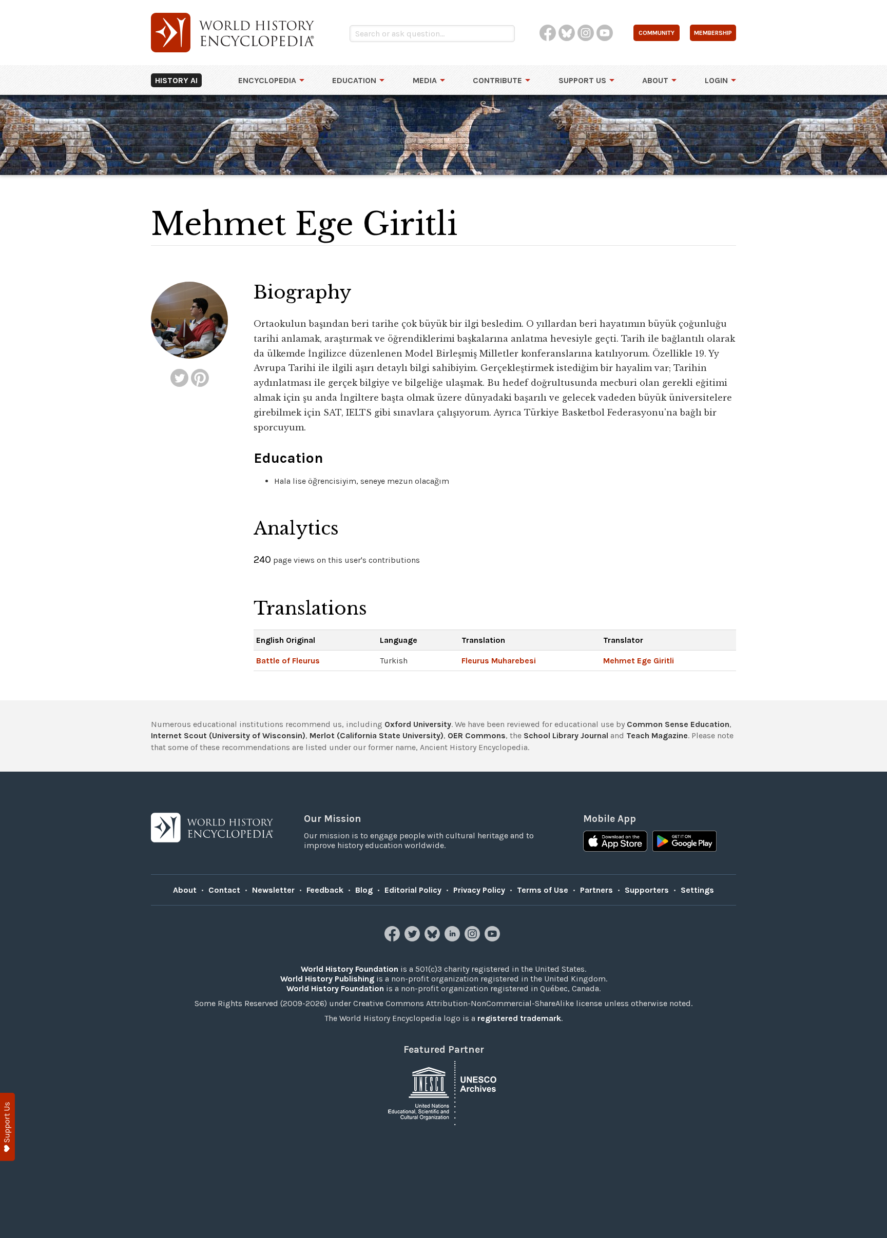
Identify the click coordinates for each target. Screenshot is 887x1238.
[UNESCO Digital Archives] (443, 1092)
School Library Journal (566, 735)
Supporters (647, 890)
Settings (697, 890)
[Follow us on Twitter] (413, 939)
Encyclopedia (267, 80)
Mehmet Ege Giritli (638, 660)
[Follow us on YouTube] (494, 939)
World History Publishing (327, 979)
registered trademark (519, 1018)
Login (716, 80)
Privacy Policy (479, 890)
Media (425, 80)
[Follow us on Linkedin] (453, 939)
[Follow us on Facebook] (393, 939)
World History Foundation (349, 969)
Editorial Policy (412, 890)
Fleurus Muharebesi (498, 660)
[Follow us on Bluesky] (433, 939)
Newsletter (273, 890)
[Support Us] (7, 1127)
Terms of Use (542, 890)
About (655, 80)
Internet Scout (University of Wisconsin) (228, 735)
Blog (364, 890)
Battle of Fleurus (288, 660)
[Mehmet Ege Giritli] (179, 378)
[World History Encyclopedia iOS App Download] (615, 842)
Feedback (324, 890)
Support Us (582, 80)
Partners (596, 890)
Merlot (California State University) (377, 735)
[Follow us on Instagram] (474, 939)
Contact (224, 890)
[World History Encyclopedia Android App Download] (684, 842)
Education (354, 80)
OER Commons (477, 735)
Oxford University (417, 724)
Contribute (497, 80)
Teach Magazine (657, 735)
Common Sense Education (678, 724)
